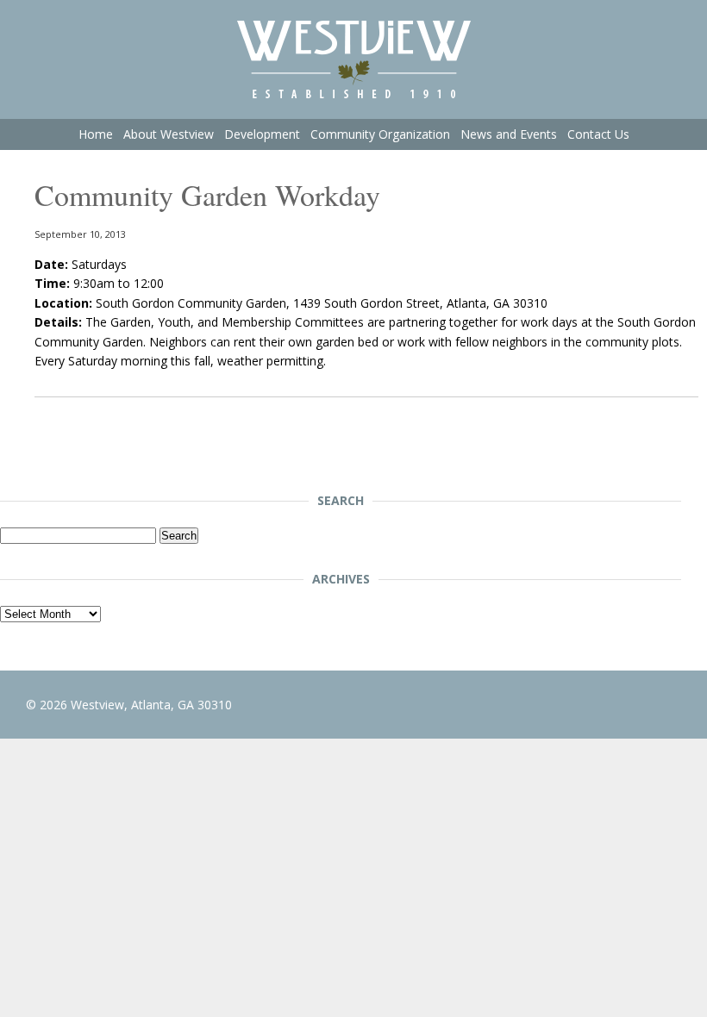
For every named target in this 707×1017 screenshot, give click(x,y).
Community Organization (380, 134)
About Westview (168, 134)
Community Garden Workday (207, 195)
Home (95, 134)
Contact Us (598, 134)
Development (262, 134)
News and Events (508, 134)
